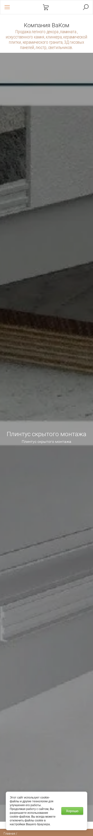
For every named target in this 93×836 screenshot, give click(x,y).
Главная (9, 833)
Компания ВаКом (46, 25)
